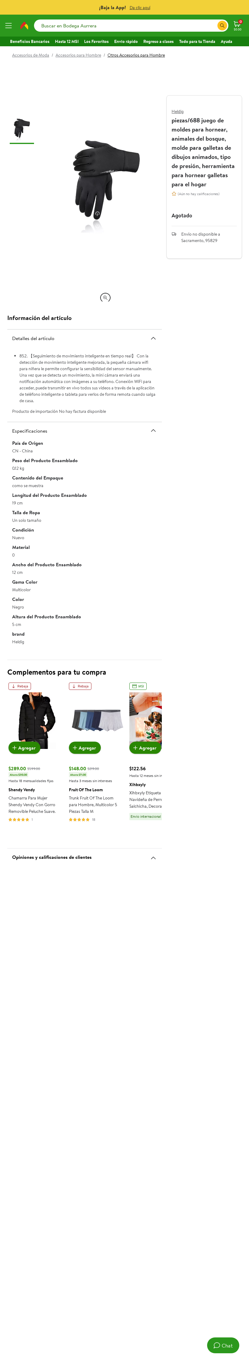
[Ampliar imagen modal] (105, 298)
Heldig (178, 111)
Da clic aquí (140, 8)
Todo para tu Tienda (197, 41)
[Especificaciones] (153, 430)
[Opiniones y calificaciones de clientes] (153, 855)
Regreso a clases (158, 41)
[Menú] (10, 25)
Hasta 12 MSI (67, 41)
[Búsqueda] (222, 25)
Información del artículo (39, 318)
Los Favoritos (96, 41)
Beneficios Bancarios (29, 41)
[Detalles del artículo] (153, 338)
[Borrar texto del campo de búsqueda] (212, 25)
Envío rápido (126, 41)
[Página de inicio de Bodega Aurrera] (24, 25)
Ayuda (226, 41)
